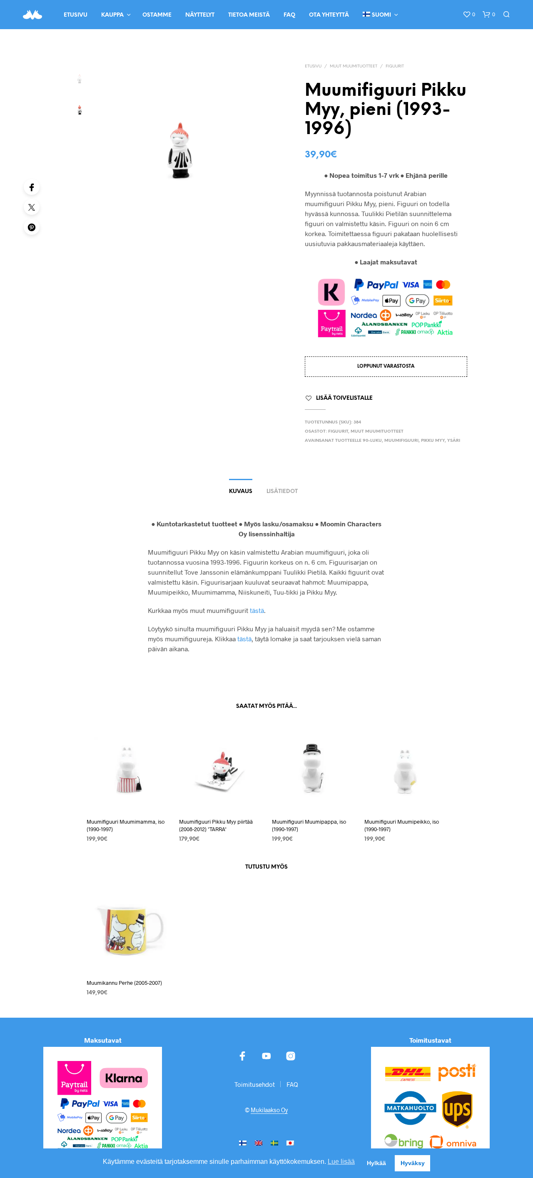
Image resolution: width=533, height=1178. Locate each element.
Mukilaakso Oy (269, 1110)
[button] (469, 14)
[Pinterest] (32, 227)
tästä (257, 610)
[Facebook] (32, 187)
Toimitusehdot (254, 1084)
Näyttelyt (199, 15)
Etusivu (75, 15)
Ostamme (157, 15)
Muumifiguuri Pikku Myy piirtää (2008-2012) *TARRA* (216, 825)
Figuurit (395, 66)
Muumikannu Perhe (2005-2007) (124, 982)
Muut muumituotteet (353, 66)
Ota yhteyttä (329, 15)
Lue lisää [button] (341, 1161)
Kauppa (112, 15)
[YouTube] (266, 1056)
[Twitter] (32, 207)
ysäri (453, 440)
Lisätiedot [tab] (282, 491)
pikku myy (433, 440)
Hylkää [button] (376, 1163)
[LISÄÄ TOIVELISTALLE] (127, 795)
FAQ (289, 15)
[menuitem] (243, 1142)
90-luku (372, 440)
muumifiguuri (401, 440)
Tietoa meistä (249, 15)
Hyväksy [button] (413, 1163)
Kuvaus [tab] (240, 491)
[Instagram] (291, 1056)
